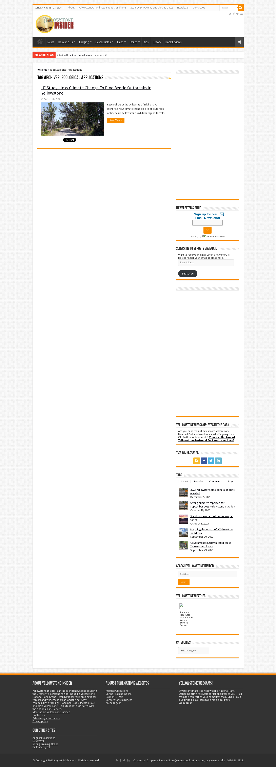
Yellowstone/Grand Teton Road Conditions (102, 7)
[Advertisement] (154, 24)
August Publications (44, 737)
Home (40, 41)
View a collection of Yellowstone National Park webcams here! (206, 439)
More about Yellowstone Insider (51, 712)
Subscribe (188, 273)
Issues (133, 42)
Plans (120, 42)
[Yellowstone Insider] (55, 23)
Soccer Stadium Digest (119, 699)
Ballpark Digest (41, 747)
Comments (215, 481)
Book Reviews (173, 42)
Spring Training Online (45, 744)
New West (38, 741)
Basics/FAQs (65, 42)
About (71, 7)
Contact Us (199, 7)
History (157, 42)
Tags (230, 481)
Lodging (84, 42)
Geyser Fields (103, 42)
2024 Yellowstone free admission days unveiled (83, 54)
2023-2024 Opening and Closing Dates (151, 7)
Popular (198, 481)
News (50, 42)
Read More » (116, 120)
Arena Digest (113, 702)
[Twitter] (237, 14)
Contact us (39, 715)
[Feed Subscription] (170, 78)
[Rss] (230, 14)
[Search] (241, 8)
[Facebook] (234, 14)
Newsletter (183, 7)
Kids (146, 42)
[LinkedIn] (241, 14)
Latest (184, 481)
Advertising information (46, 718)
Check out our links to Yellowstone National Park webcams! (210, 699)
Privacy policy (40, 721)
